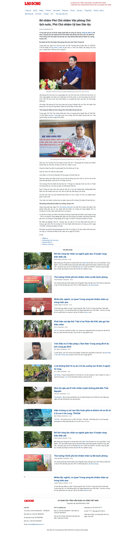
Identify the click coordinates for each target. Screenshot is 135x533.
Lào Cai (56, 330)
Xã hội (35, 10)
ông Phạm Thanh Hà (57, 47)
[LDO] (38, 261)
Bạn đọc (79, 10)
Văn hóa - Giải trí (99, 10)
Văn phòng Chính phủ (66, 207)
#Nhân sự (45, 238)
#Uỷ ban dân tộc (47, 242)
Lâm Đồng (57, 375)
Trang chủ (28, 10)
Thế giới (46, 14)
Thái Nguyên (58, 397)
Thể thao (48, 10)
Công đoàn (88, 10)
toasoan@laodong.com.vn (36, 524)
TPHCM (56, 419)
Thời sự (72, 10)
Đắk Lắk (85, 263)
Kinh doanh (56, 10)
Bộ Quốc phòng (93, 285)
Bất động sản (29, 14)
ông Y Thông (54, 115)
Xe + (52, 14)
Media (41, 10)
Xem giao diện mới (61, 14)
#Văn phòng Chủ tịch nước (50, 240)
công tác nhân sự (87, 33)
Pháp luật (65, 10)
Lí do (66, 377)
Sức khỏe (38, 14)
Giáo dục (80, 267)
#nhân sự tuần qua (48, 244)
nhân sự (86, 312)
